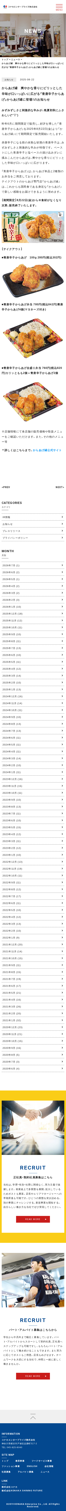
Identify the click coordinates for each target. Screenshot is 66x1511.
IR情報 (6, 517)
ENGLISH (32, 1466)
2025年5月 (12, 661)
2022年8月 (12, 889)
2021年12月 (13, 944)
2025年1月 (12, 689)
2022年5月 (12, 910)
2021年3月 (12, 1006)
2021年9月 (12, 965)
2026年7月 (11, 565)
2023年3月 (12, 841)
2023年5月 (12, 827)
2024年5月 (12, 744)
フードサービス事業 (42, 1460)
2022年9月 (12, 882)
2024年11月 (13, 703)
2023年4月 (12, 834)
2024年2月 (12, 765)
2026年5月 (11, 579)
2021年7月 (12, 979)
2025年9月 (12, 634)
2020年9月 (12, 1047)
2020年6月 (11, 1068)
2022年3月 (12, 923)
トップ (5, 59)
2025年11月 (13, 620)
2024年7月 (12, 730)
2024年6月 (12, 737)
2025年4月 (12, 668)
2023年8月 (12, 806)
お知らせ (8, 524)
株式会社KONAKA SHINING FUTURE (22, 1490)
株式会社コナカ (10, 1486)
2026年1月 (12, 606)
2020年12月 (13, 1027)
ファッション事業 (11, 1466)
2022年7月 (12, 896)
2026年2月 (11, 599)
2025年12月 (13, 613)
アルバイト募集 (26, 1471)
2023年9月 (12, 799)
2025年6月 (12, 655)
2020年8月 (11, 1054)
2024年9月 (12, 717)
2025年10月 (13, 627)
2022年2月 (12, 930)
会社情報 (49, 1466)
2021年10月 (13, 958)
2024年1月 (12, 772)
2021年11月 (13, 951)
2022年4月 (12, 917)
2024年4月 (12, 751)
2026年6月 (11, 572)
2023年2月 (12, 848)
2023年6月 (12, 820)
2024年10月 (13, 710)
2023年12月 (13, 779)
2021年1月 (12, 1020)
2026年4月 (11, 586)
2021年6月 (12, 985)
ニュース (45, 1471)
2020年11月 (13, 1034)
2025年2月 (12, 682)
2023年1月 (12, 854)
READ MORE (33, 1219)
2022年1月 (11, 937)
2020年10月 (13, 1041)
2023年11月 (13, 786)
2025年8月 (12, 641)
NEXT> (60, 487)
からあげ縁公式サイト (47, 450)
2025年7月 (12, 648)
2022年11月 (13, 868)
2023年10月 (13, 792)
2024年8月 (12, 723)
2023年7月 (12, 813)
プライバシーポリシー (15, 537)
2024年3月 (12, 758)
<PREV (6, 487)
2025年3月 (12, 675)
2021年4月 (12, 999)
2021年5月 (12, 992)
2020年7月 (11, 1061)
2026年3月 (11, 593)
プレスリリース (11, 530)
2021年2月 (12, 1013)
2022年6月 (12, 903)
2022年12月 (13, 861)
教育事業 (20, 1460)
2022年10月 (13, 875)
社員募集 (6, 1471)
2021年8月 (12, 972)
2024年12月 (13, 696)
